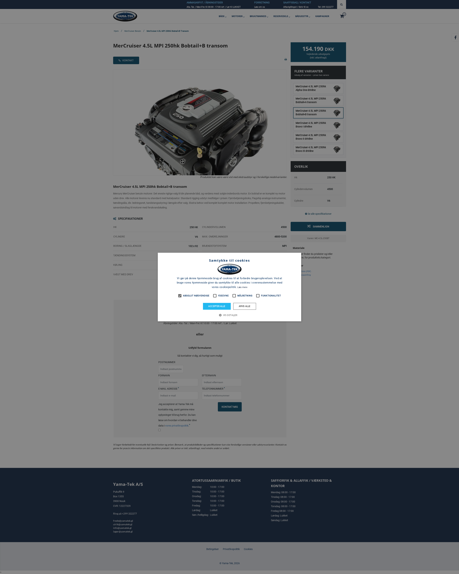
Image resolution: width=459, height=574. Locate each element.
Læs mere (242, 287)
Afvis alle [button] (244, 306)
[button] (229, 315)
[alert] (229, 287)
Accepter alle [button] (216, 306)
